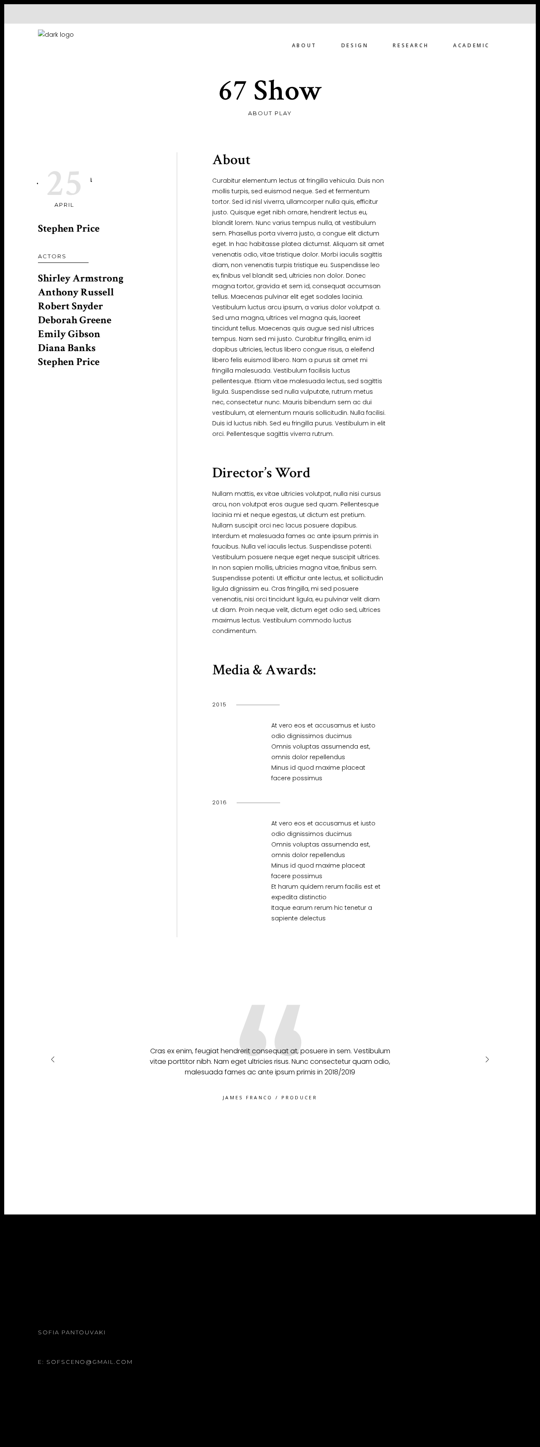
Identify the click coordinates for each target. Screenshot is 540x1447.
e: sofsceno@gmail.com (85, 1361)
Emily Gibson (69, 334)
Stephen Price (69, 228)
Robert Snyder (70, 306)
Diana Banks (67, 348)
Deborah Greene (74, 320)
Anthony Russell (76, 292)
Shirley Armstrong (81, 278)
